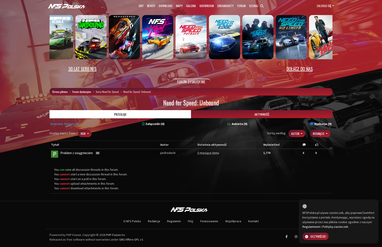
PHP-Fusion (113, 235)
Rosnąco (319, 133)
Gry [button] (141, 5)
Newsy (151, 5)
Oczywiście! (318, 236)
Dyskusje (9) (323, 124)
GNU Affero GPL (129, 239)
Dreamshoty (225, 5)
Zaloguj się (324, 5)
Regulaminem (311, 227)
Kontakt (253, 221)
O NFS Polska (132, 221)
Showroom (206, 5)
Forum (241, 5)
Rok (83, 133)
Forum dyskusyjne (81, 92)
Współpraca (233, 221)
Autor (295, 133)
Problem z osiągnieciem (76, 153)
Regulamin (174, 221)
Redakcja (154, 221)
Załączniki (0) (154, 124)
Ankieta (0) (239, 124)
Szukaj (254, 5)
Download (165, 5)
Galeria (191, 5)
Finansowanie (209, 221)
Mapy (179, 5)
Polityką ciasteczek (335, 227)
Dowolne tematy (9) (64, 124)
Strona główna (60, 92)
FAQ (190, 221)
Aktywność (261, 114)
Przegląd (120, 114)
